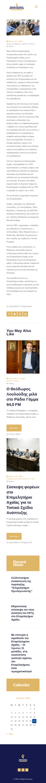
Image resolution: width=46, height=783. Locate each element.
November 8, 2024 (17, 379)
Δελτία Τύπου (29, 44)
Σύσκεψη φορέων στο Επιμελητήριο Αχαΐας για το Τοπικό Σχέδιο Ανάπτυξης (22, 500)
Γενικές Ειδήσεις (13, 44)
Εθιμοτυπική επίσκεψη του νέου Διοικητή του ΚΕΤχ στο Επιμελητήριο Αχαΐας (22, 613)
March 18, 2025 (16, 476)
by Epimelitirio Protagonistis (19, 306)
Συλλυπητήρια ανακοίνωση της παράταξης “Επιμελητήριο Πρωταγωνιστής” (21, 584)
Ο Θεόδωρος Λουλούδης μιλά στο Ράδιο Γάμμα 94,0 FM (22, 397)
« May (10, 734)
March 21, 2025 (16, 41)
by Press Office (13, 434)
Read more (14, 428)
